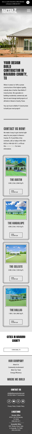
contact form (10, 146)
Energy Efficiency (16, 373)
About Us (16, 364)
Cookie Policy (20, 406)
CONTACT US (16, 389)
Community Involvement (16, 367)
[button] (28, 2)
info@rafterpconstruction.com (16, 393)
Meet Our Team (16, 370)
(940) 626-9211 (16, 4)
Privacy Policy (12, 406)
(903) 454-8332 (20, 2)
